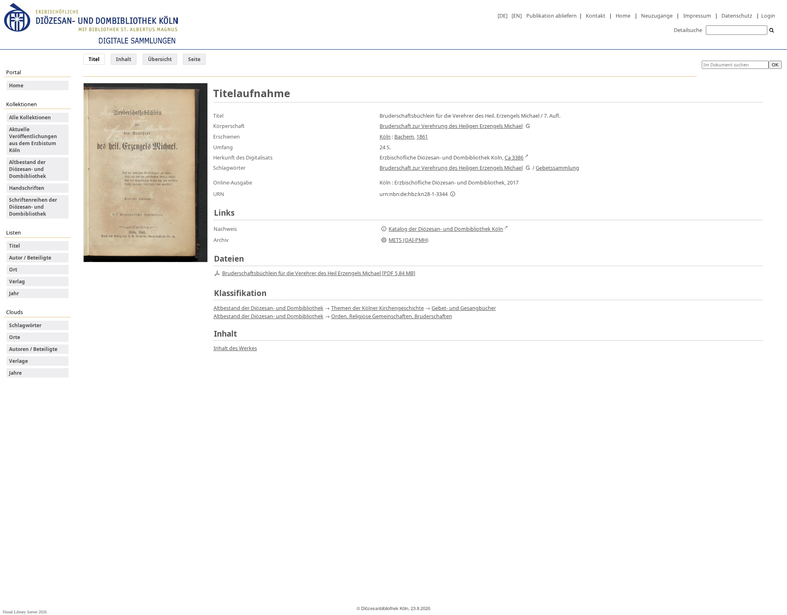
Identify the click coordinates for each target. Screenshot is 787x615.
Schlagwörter (25, 325)
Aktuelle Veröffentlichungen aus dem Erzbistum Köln (33, 140)
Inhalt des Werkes (235, 348)
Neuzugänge (657, 15)
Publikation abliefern (551, 15)
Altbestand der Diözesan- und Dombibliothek (27, 169)
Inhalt (123, 59)
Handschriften (26, 187)
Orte (14, 337)
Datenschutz (736, 15)
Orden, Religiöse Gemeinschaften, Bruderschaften (391, 316)
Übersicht (160, 59)
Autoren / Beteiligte (33, 349)
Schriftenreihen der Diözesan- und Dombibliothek (33, 206)
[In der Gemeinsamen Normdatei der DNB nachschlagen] (527, 126)
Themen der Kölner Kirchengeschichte (377, 308)
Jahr (14, 293)
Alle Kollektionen (30, 117)
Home (623, 15)
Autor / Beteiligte (30, 257)
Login (768, 15)
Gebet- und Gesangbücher (464, 308)
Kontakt (595, 15)
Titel (14, 245)
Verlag (17, 281)
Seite (194, 59)
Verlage (18, 361)
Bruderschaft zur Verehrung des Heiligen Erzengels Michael (451, 126)
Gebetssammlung (557, 167)
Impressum (697, 15)
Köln (385, 136)
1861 (422, 136)
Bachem (404, 136)
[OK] (771, 30)
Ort (13, 269)
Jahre (15, 372)
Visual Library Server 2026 (24, 612)
